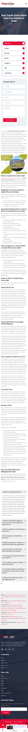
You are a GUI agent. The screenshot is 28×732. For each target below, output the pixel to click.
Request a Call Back (14, 34)
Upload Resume (5, 31)
